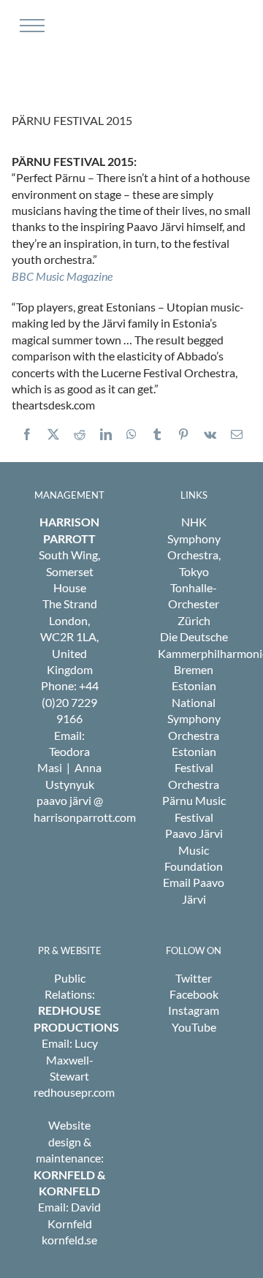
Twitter (193, 978)
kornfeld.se (69, 1240)
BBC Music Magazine (62, 276)
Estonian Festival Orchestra (193, 767)
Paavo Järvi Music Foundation (193, 849)
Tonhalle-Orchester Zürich (193, 604)
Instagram (193, 1010)
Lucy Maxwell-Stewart (72, 1059)
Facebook (193, 994)
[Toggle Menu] (30, 25)
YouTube (194, 1027)
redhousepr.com (74, 1092)
